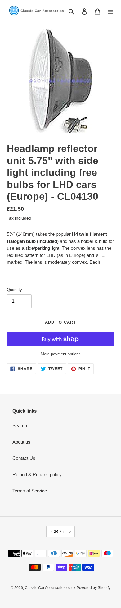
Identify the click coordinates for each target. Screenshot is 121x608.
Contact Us (23, 458)
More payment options (61, 354)
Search (19, 425)
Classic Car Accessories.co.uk (50, 588)
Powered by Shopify (93, 588)
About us (21, 442)
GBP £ (58, 531)
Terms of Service (29, 490)
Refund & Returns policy (37, 474)
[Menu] (110, 11)
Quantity (14, 289)
